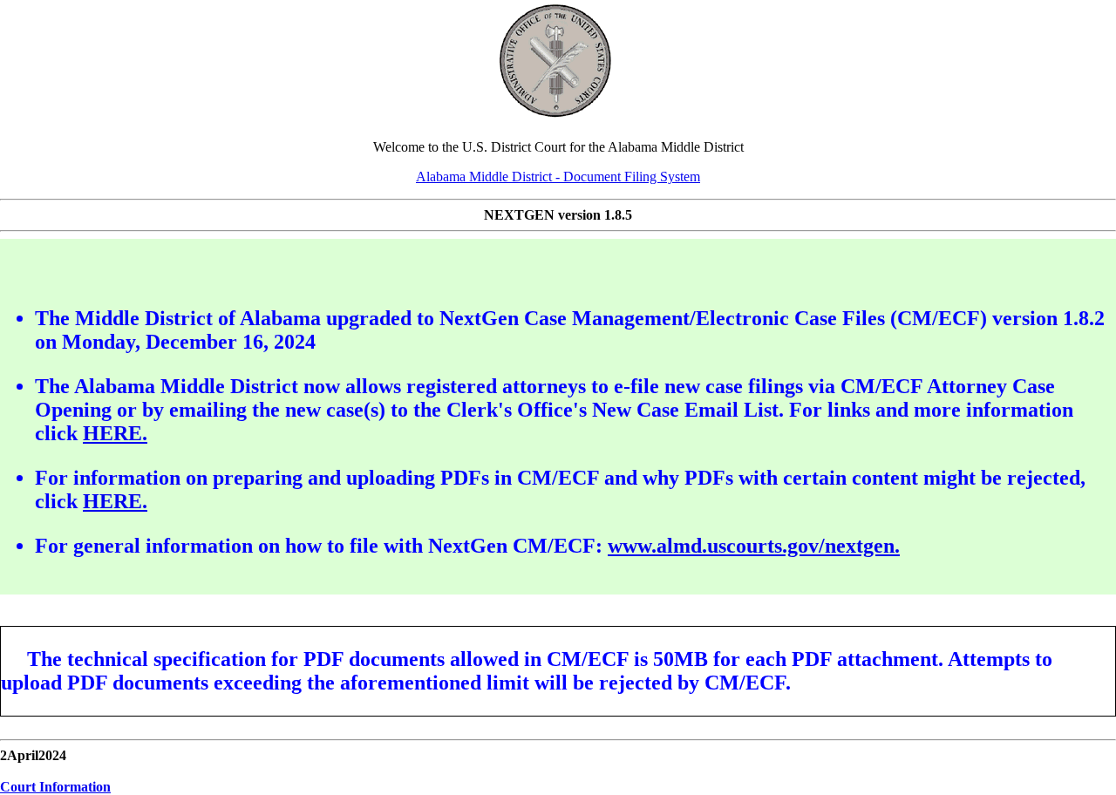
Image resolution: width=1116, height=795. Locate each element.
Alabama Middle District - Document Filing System (558, 176)
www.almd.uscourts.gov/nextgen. (754, 545)
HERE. (115, 433)
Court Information (55, 786)
